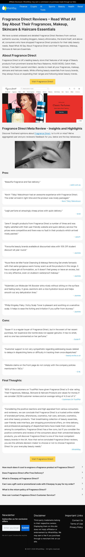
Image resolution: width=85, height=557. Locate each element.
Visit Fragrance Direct (42, 81)
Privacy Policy (76, 527)
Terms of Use (76, 524)
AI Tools (42, 8)
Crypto (33, 6)
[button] (42, 467)
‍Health (71, 6)
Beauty (61, 6)
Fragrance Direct (42, 133)
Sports (52, 6)
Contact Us (77, 520)
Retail (80, 6)
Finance (23, 6)
